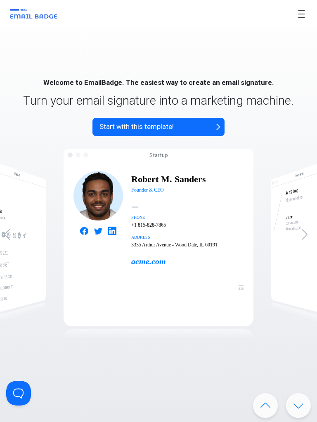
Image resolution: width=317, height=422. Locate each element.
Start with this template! (136, 126)
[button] (307, 238)
